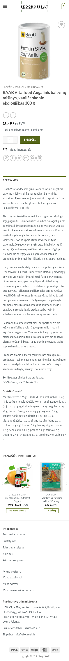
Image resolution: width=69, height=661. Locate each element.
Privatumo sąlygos (13, 560)
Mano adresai (10, 583)
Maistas (19, 87)
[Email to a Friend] (26, 158)
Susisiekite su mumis (15, 534)
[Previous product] (13, 115)
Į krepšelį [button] (51, 511)
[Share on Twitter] (19, 158)
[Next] (66, 491)
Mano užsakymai (12, 577)
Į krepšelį (30, 139)
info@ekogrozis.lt (25, 634)
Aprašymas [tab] (10, 180)
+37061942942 (31, 628)
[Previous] (3, 491)
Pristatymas (9, 541)
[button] (5, 6)
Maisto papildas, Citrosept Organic (17, 500)
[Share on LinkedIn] (39, 158)
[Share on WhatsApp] (6, 158)
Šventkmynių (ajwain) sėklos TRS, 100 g (51, 500)
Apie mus (8, 553)
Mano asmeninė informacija (19, 590)
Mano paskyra (12, 571)
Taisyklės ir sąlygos (13, 547)
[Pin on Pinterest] (33, 158)
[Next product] (6, 115)
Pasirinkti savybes (17, 511)
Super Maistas (35, 87)
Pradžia (7, 87)
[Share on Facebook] (13, 158)
